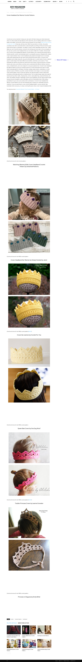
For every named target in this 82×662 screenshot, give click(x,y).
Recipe (60, 1)
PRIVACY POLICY (66, 660)
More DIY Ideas (62, 60)
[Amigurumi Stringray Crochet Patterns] (29, 643)
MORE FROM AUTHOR (23, 623)
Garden (9, 1)
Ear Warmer (25, 619)
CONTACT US (72, 660)
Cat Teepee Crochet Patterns (43, 635)
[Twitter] (71, 1)
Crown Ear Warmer (18, 619)
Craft (24, 1)
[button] (73, 1)
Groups (54, 1)
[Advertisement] (52, 7)
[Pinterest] (69, 1)
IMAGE (29, 331)
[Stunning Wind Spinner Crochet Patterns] (14, 643)
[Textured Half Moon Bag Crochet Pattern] (44, 643)
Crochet (12, 619)
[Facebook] (66, 1)
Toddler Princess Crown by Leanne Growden (29, 503)
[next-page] (9, 653)
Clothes (31, 1)
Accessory (38, 1)
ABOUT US (61, 660)
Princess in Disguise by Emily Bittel (29, 597)
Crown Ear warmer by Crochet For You (29, 335)
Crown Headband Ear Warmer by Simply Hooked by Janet (29, 260)
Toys (20, 1)
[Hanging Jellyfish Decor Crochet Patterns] (29, 630)
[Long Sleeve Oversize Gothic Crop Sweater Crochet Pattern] (14, 630)
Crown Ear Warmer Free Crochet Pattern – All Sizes (27, 89)
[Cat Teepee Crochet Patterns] (44, 630)
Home (14, 1)
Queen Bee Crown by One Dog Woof (29, 428)
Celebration (47, 1)
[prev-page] (7, 653)
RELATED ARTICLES (12, 623)
